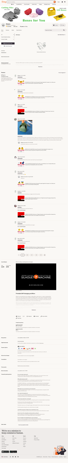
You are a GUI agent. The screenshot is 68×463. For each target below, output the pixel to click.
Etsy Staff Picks (19, 4)
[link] (19, 255)
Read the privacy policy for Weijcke (23, 365)
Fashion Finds (34, 4)
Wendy (19, 75)
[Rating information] (6, 26)
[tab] (7, 35)
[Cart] (65, 2)
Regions (65, 456)
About (13, 30)
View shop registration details (23, 424)
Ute (18, 171)
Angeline (19, 191)
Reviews (7, 30)
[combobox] (29, 2)
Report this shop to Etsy (5, 56)
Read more (40, 66)
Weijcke (22, 142)
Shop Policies (19, 30)
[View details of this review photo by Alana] (25, 127)
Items (2, 30)
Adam (19, 104)
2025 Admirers (3, 52)
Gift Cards (54, 4)
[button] (55, 25)
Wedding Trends (47, 4)
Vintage (40, 4)
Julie (18, 156)
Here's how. (41, 343)
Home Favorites (26, 4)
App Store (5, 452)
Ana (18, 238)
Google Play (13, 452)
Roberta (19, 205)
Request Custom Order (8, 43)
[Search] (54, 2)
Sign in (59, 1)
